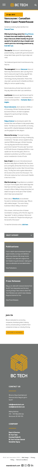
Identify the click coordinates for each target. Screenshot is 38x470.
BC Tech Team (13, 435)
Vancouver (24, 69)
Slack (29, 100)
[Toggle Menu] (4, 5)
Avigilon (6, 102)
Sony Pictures (29, 34)
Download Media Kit (14, 437)
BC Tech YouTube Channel (17, 439)
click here (25, 224)
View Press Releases (12, 300)
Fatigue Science (9, 121)
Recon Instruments (10, 107)
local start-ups (8, 46)
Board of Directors (14, 432)
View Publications (11, 268)
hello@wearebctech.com (16, 404)
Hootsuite (24, 100)
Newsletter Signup (14, 442)
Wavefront (16, 199)
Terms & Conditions (22, 459)
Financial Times (9, 29)
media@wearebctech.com (17, 407)
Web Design (25, 457)
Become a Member (15, 332)
